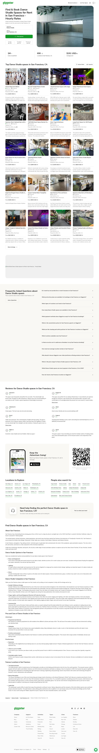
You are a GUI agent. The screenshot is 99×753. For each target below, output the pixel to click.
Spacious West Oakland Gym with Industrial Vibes (15, 122)
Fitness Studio (62, 484)
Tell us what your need (80, 510)
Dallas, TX (33, 491)
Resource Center (30, 726)
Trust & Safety (29, 729)
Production (40, 722)
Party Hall (75, 729)
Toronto (63, 733)
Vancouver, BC (9, 488)
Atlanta (63, 722)
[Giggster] (8, 3)
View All (40, 738)
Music (74, 717)
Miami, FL (25, 488)
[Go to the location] (15, 76)
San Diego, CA (9, 484)
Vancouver (63, 731)
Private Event (86, 484)
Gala (69, 484)
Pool (51, 722)
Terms (34, 749)
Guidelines (28, 724)
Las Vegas (63, 736)
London (63, 729)
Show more (55, 402)
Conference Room (77, 724)
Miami (62, 726)
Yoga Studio (54, 484)
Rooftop (75, 722)
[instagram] (75, 708)
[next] (24, 77)
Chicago (63, 724)
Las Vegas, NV (26, 484)
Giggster (7, 698)
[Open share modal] (21, 70)
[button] (96, 750)
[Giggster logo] (19, 708)
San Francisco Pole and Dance (58, 193)
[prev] (7, 77)
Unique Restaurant (73, 488)
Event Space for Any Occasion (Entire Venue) (15, 157)
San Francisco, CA (24, 698)
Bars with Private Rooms (65, 495)
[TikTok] (78, 708)
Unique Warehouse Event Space (82, 87)
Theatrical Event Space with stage (60, 87)
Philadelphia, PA (36, 484)
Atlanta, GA (41, 491)
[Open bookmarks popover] (24, 70)
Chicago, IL (26, 491)
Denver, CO (18, 484)
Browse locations (72, 3)
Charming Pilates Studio (35, 157)
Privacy (39, 749)
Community (28, 722)
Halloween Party (85, 491)
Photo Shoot (40, 719)
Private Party (41, 733)
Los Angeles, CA (9, 491)
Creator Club (17, 726)
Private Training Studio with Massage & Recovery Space (83, 228)
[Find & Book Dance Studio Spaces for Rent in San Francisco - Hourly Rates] (49, 266)
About (15, 717)
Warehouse (52, 736)
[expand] (93, 291)
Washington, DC (34, 488)
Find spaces (20, 36)
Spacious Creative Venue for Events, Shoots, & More (60, 157)
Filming (39, 729)
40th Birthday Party (56, 488)
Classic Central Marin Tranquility (37, 193)
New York (63, 719)
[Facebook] (72, 708)
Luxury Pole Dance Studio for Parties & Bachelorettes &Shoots (38, 228)
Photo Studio (52, 717)
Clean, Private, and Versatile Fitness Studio (60, 228)
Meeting (39, 731)
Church (51, 729)
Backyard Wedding (56, 491)
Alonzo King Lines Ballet (12, 87)
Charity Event (66, 491)
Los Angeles (64, 717)
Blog (15, 719)
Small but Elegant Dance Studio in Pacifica (15, 193)
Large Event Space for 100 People (82, 122)
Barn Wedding (75, 491)
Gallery (65, 488)
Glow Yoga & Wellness (56, 122)
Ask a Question (12, 300)
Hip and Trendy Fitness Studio (36, 87)
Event (39, 724)
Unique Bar (83, 488)
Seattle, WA (18, 488)
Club (79, 484)
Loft (74, 726)
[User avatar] (93, 3)
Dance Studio (15, 698)
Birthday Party (41, 726)
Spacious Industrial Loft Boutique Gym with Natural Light (83, 193)
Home (51, 719)
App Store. (85, 469)
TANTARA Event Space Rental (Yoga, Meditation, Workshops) (38, 122)
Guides (15, 722)
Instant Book (81, 64)
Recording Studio (53, 733)
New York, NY (8, 495)
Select (15, 724)
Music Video (40, 736)
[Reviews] (84, 708)
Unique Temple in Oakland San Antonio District (15, 228)
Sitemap (45, 749)
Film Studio (52, 724)
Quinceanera (54, 495)
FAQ (27, 719)
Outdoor (75, 719)
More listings (11, 247)
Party (39, 717)
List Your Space (84, 3)
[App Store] (35, 464)
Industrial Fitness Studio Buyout (82, 157)
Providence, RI (18, 495)
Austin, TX (19, 491)
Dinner (74, 484)
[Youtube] (81, 708)
